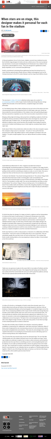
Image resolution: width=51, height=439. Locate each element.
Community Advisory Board (33, 423)
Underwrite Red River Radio (33, 417)
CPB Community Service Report (42, 417)
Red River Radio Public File (42, 420)
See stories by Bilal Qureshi (9, 368)
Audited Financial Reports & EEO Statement (32, 427)
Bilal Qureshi (8, 30)
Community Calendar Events (23, 426)
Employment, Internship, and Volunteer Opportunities (42, 425)
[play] (4, 6)
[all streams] (49, 6)
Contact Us (21, 428)
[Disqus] (25, 393)
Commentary (22, 422)
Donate (46, 2)
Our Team (31, 419)
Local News (21, 419)
